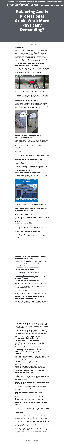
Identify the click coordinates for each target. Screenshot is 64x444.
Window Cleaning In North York (36, 261)
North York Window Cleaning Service (28, 408)
